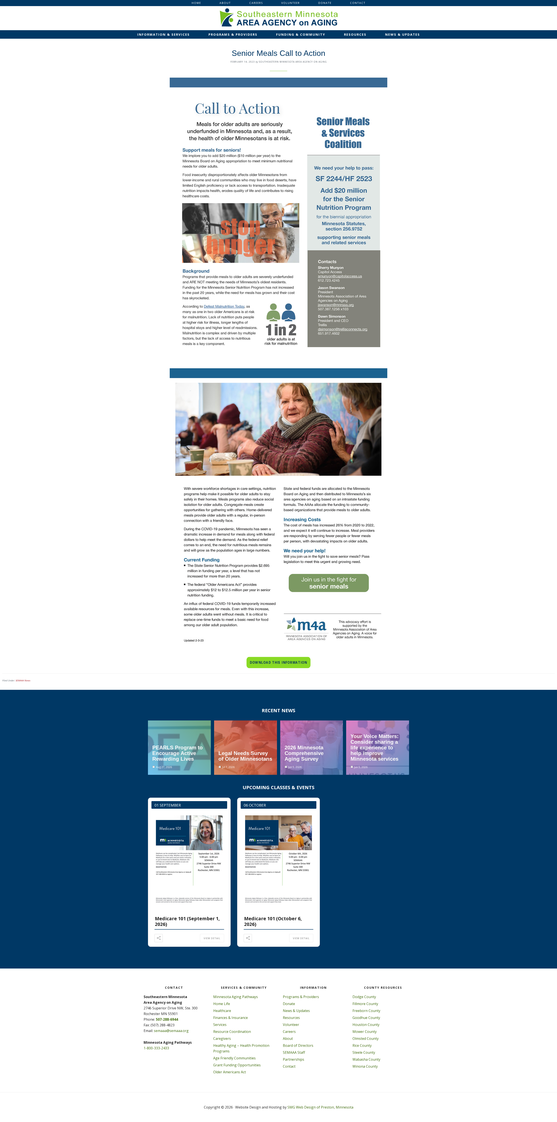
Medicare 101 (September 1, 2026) (187, 921)
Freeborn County (366, 1010)
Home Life (221, 1003)
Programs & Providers (301, 996)
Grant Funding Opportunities (237, 1065)
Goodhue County (366, 1017)
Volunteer (291, 1024)
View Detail (212, 938)
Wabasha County (366, 1059)
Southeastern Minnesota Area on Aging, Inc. (278, 18)
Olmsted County (365, 1038)
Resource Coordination (232, 1031)
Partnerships (293, 1059)
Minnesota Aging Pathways (235, 996)
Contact (289, 1066)
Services (219, 1024)
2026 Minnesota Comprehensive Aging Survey (304, 753)
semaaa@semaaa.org (171, 1030)
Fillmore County (365, 1003)
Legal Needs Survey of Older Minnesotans (245, 756)
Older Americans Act (229, 1072)
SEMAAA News (22, 680)
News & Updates (296, 1010)
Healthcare (222, 1010)
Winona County (365, 1066)
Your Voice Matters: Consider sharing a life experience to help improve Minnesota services (375, 747)
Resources (291, 1017)
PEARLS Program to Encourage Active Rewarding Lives (177, 753)
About (288, 1038)
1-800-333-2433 (156, 1048)
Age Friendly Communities (234, 1058)
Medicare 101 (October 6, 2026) (273, 921)
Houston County (365, 1024)
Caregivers (222, 1038)
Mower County (364, 1031)
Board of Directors (298, 1045)
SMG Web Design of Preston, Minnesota (320, 1107)
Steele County (363, 1052)
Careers (289, 1031)
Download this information (278, 662)
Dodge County (364, 996)
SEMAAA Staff (294, 1052)
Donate (289, 1003)
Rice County (362, 1045)
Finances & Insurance (230, 1017)
